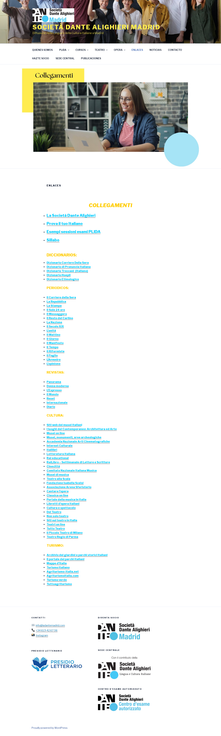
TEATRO (100, 49)
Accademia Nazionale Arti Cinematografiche (78, 441)
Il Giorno (53, 339)
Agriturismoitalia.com (63, 575)
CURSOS (80, 49)
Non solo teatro (57, 516)
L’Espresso (54, 390)
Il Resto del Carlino (60, 318)
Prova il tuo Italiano (65, 223)
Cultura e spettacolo (61, 507)
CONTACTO (175, 49)
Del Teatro (54, 512)
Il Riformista (55, 351)
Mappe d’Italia (57, 563)
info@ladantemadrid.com (50, 625)
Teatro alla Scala (58, 478)
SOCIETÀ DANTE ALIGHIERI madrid (96, 27)
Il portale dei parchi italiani (65, 559)
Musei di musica (58, 474)
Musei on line (56, 433)
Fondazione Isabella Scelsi (65, 483)
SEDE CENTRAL (65, 58)
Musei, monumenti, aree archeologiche (74, 437)
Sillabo (53, 240)
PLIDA (62, 49)
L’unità (51, 330)
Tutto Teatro (56, 528)
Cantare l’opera (58, 491)
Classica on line (57, 495)
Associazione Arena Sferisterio (69, 487)
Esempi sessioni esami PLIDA (73, 231)
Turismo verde (57, 580)
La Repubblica (56, 301)
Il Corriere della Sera (61, 297)
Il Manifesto (55, 343)
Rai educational (58, 458)
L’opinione (53, 363)
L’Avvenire (54, 359)
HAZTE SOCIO (40, 58)
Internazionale (57, 402)
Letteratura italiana (61, 454)
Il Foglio (52, 355)
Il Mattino (53, 334)
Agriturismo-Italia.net (63, 571)
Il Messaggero (57, 314)
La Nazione (54, 322)
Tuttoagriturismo (59, 584)
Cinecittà (53, 466)
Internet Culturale (60, 445)
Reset (51, 398)
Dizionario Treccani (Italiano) (67, 271)
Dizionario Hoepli (59, 275)
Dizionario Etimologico (63, 279)
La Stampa (54, 305)
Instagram (42, 635)
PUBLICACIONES (91, 58)
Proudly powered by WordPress (49, 727)
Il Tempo (52, 347)
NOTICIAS (155, 49)
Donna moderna (58, 386)
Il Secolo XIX (55, 326)
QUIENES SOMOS (42, 49)
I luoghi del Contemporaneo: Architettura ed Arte (82, 429)
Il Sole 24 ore (56, 310)
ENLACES (137, 49)
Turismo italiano (58, 567)
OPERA (118, 49)
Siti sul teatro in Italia (62, 520)
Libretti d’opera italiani (63, 503)
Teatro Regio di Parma (62, 537)
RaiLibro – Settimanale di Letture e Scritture (78, 462)
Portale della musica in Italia (66, 499)
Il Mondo (53, 394)
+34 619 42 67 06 (46, 630)
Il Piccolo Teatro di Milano (65, 532)
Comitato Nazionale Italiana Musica (72, 470)
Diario (51, 406)
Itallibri (52, 449)
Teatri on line (56, 524)
